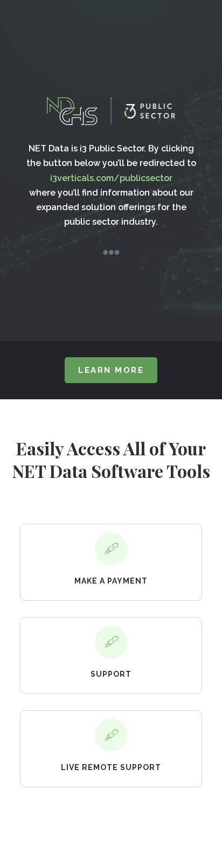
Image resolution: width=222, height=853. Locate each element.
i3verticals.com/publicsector (111, 178)
